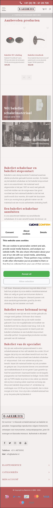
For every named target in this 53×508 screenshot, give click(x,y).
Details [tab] (43, 232)
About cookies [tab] (26, 232)
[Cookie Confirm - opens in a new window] (39, 224)
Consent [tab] (10, 232)
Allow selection (26, 281)
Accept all (26, 274)
